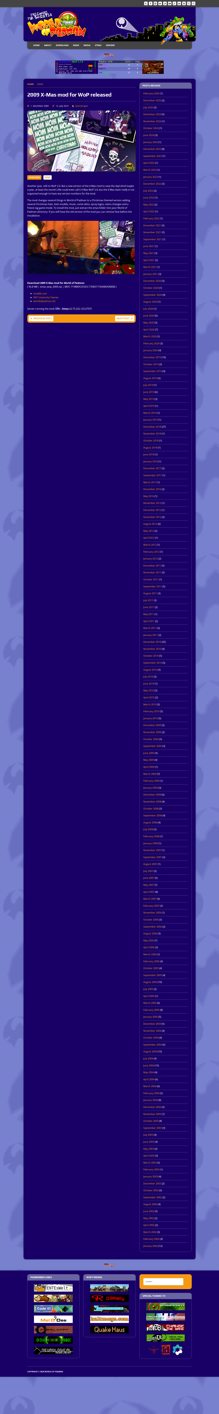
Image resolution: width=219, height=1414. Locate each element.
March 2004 (149, 1086)
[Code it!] (53, 1310)
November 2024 (152, 121)
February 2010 (151, 711)
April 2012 (148, 537)
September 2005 (152, 975)
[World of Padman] (109, 24)
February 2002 (151, 1239)
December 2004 (152, 1023)
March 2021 (149, 267)
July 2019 (148, 385)
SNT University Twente (45, 297)
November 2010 (152, 649)
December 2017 (152, 468)
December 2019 (152, 357)
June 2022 (148, 197)
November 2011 (152, 572)
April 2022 (148, 211)
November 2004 (152, 1030)
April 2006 (148, 947)
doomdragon (81, 105)
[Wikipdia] (189, 3)
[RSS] (146, 3)
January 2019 (150, 419)
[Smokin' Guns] (109, 1289)
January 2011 (150, 635)
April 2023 (148, 162)
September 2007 (152, 857)
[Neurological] (53, 1352)
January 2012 (150, 558)
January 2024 (150, 142)
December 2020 (152, 281)
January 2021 (150, 274)
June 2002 (148, 1211)
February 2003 (151, 1169)
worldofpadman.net (44, 301)
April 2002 (148, 1225)
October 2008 (151, 808)
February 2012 (151, 551)
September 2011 (152, 586)
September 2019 (152, 371)
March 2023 (149, 169)
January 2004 (150, 1100)
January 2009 (150, 787)
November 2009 (152, 732)
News (76, 45)
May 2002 (148, 1218)
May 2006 (148, 940)
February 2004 (151, 1093)
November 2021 (152, 232)
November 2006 (152, 912)
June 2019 (148, 392)
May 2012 (148, 531)
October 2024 (151, 128)
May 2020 (148, 322)
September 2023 (152, 156)
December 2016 (152, 489)
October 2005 (151, 968)
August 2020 (150, 301)
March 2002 (149, 1232)
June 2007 (148, 878)
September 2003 (152, 1128)
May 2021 (148, 253)
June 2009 (148, 753)
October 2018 (151, 440)
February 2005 (151, 1010)
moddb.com (40, 293)
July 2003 (148, 1134)
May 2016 (148, 496)
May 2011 (148, 614)
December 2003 (152, 1107)
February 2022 (151, 218)
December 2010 (152, 642)
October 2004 (151, 1037)
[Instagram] (155, 3)
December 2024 (152, 114)
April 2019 (148, 406)
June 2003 (148, 1141)
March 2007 (149, 898)
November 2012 (152, 517)
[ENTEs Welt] (53, 1289)
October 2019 (151, 364)
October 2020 (151, 288)
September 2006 (152, 926)
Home (36, 45)
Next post (123, 318)
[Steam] (165, 3)
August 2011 (150, 593)
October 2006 (151, 919)
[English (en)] (112, 54)
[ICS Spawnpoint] (165, 1308)
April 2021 (148, 260)
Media (87, 45)
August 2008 (150, 822)
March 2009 (149, 774)
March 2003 (149, 1162)
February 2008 (151, 836)
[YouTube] (170, 3)
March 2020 (149, 336)
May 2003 (148, 1148)
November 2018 (152, 433)
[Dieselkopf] (53, 1331)
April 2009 (148, 767)
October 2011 (151, 579)
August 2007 (150, 864)
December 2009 (152, 725)
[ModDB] (174, 3)
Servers (110, 45)
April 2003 (148, 1155)
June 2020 (148, 315)
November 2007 (152, 850)
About (47, 45)
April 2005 (148, 996)
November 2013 (152, 503)
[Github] (193, 3)
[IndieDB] (179, 3)
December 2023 (152, 149)
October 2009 (151, 739)
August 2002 (150, 1204)
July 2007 (148, 871)
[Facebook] (151, 3)
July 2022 (148, 190)
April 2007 (148, 892)
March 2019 (149, 413)
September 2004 (152, 1044)
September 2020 (152, 295)
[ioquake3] (154, 1353)
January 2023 (150, 177)
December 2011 (152, 565)
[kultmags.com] (109, 1321)
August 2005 (150, 982)
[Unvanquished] (109, 1310)
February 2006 (151, 961)
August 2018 (150, 447)
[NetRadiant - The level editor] (165, 1318)
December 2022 (152, 183)
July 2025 (148, 107)
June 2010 (148, 683)
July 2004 (148, 1058)
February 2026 (151, 93)
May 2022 (148, 204)
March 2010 (149, 704)
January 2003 (150, 1176)
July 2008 (148, 829)
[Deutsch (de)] (106, 54)
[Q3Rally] (109, 1300)
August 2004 (150, 1051)
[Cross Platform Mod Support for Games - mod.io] (177, 1353)
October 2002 (151, 1190)
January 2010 (150, 718)
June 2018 (148, 454)
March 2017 (149, 482)
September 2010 (152, 662)
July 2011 (148, 600)
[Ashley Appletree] (53, 1300)
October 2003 (151, 1121)
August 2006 (150, 933)
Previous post (42, 318)
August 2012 (150, 524)
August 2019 (150, 378)
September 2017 (152, 475)
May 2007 (148, 885)
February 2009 (151, 780)
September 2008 (152, 815)
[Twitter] (160, 3)
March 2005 (149, 1003)
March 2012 (149, 544)
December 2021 (152, 225)
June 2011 (148, 607)
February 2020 (151, 343)
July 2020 (148, 308)
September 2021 (152, 239)
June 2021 (148, 246)
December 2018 (152, 426)
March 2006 (149, 954)
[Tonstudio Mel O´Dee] (53, 1321)
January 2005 (150, 1016)
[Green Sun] (53, 1341)
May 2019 (148, 399)
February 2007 (151, 905)
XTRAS (98, 45)
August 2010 (150, 669)
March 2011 (149, 628)
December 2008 (152, 794)
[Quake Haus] (109, 1331)
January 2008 (150, 843)
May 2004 (148, 1072)
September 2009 (152, 746)
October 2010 (151, 655)
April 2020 (148, 329)
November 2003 (152, 1114)
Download (62, 45)
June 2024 (148, 135)
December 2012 (152, 510)
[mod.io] (184, 3)
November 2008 (152, 801)
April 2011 (148, 621)
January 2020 (150, 350)
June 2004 (148, 1065)
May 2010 (148, 690)
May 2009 (148, 760)
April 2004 (148, 1079)
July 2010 (148, 676)
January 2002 (150, 1246)
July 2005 (148, 989)
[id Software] (165, 1353)
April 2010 (148, 697)
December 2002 (152, 1183)
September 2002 (152, 1197)
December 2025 (152, 100)
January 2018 (150, 461)
